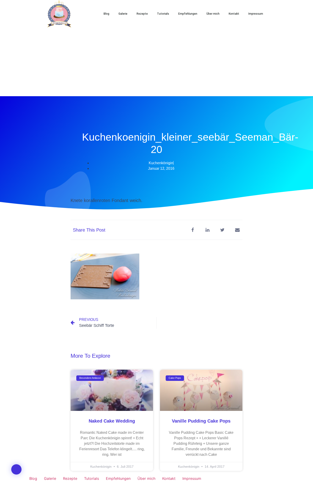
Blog (106, 13)
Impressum (255, 13)
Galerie (122, 13)
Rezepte (142, 13)
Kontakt (234, 13)
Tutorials (163, 13)
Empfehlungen (187, 13)
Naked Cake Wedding (112, 420)
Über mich (213, 13)
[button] (282, 13)
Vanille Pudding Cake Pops (201, 420)
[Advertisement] (156, 62)
